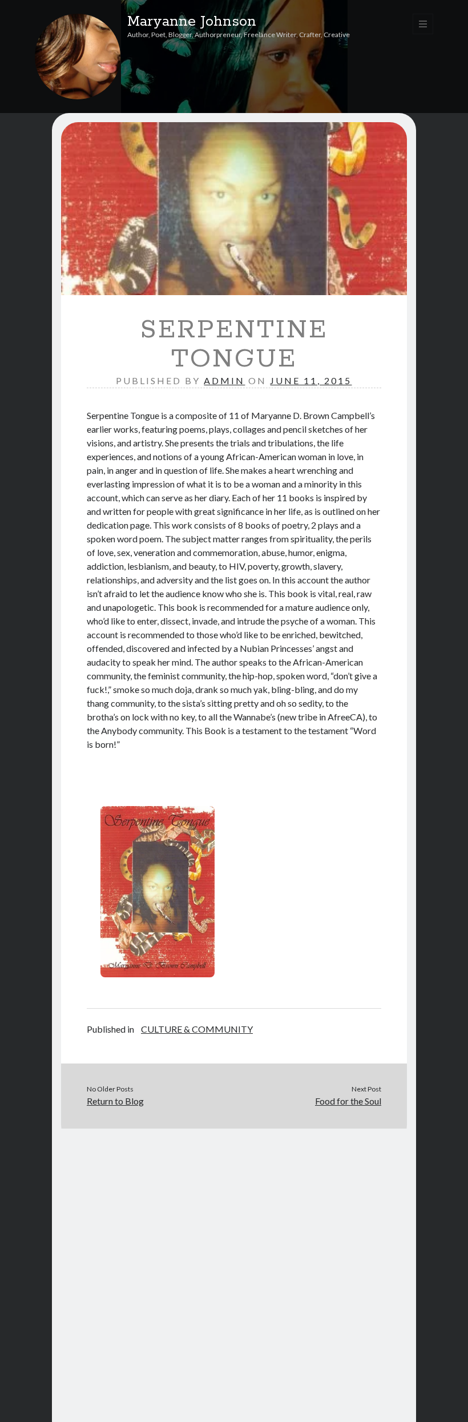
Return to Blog (115, 1100)
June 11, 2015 (311, 380)
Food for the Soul (348, 1100)
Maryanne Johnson (191, 22)
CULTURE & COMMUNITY (197, 1029)
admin (224, 380)
